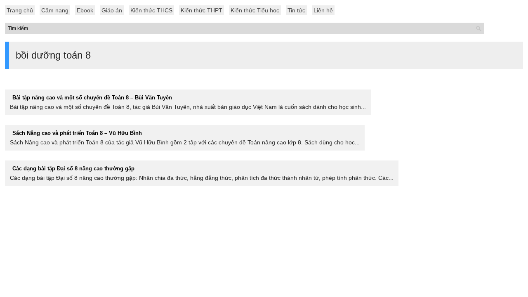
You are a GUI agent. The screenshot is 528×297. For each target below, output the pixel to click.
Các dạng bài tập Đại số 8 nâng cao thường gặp (73, 168)
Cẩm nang (54, 10)
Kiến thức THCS (151, 10)
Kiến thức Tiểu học (255, 10)
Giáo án (111, 10)
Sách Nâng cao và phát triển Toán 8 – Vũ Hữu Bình (77, 133)
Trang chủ (20, 10)
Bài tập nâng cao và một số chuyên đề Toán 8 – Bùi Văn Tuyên (92, 97)
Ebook (85, 10)
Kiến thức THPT (201, 10)
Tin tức (296, 10)
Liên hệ (323, 10)
